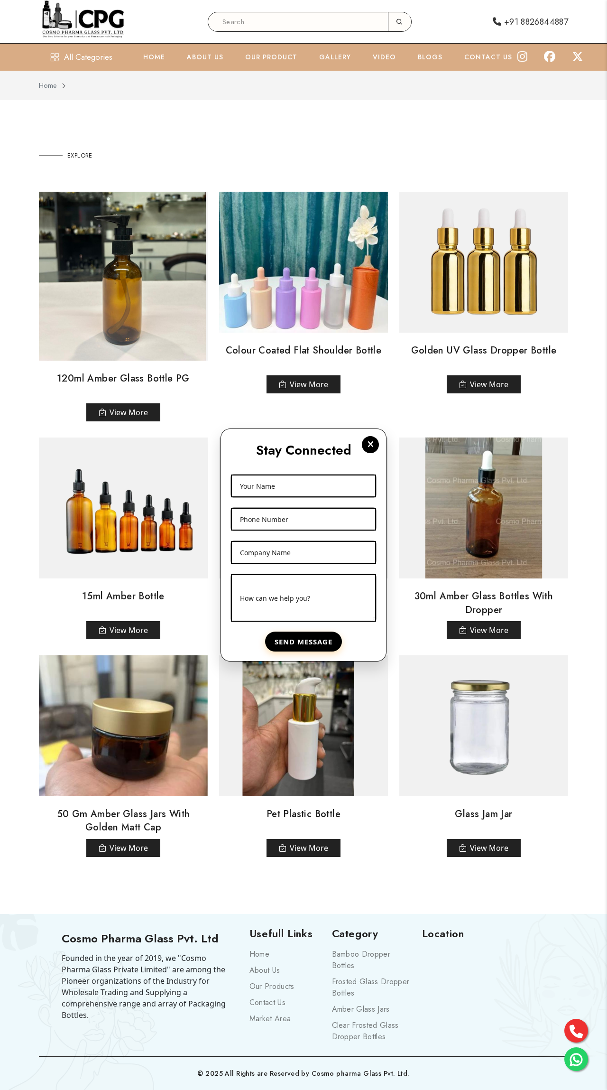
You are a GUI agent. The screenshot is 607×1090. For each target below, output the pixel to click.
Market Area (270, 1018)
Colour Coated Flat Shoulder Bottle (304, 350)
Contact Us (488, 57)
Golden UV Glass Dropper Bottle (484, 350)
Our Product (271, 57)
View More (129, 412)
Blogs (430, 57)
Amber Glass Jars (361, 1009)
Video (384, 57)
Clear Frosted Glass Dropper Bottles (365, 1031)
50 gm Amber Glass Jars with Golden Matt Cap (123, 821)
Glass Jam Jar (483, 814)
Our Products (271, 986)
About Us (205, 57)
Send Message (303, 641)
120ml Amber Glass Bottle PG (123, 378)
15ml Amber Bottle (123, 596)
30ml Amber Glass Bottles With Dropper (483, 603)
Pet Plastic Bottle (303, 814)
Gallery (335, 57)
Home (154, 57)
